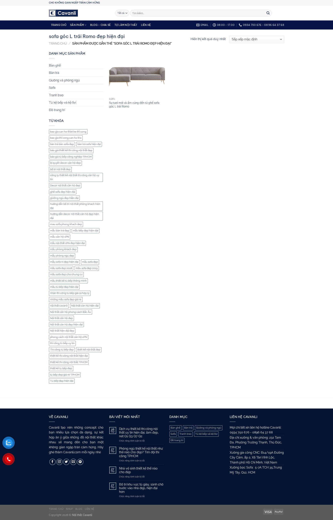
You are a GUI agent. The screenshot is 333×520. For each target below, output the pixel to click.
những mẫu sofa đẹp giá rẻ (65, 299)
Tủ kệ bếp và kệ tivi (62, 102)
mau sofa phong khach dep (66, 224)
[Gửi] (268, 13)
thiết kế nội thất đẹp (88, 349)
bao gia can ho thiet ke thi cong (68, 131)
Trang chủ (58, 24)
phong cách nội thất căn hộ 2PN (68, 337)
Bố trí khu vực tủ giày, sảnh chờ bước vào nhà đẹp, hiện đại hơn (141, 488)
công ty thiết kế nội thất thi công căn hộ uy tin (74, 177)
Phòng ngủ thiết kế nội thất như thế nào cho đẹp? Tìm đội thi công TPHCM (141, 452)
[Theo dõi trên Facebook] (52, 462)
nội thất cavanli (59, 305)
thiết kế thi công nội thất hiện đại (69, 355)
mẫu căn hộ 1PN (59, 236)
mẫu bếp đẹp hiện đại (85, 230)
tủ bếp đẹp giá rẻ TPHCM (64, 374)
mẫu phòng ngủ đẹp (62, 255)
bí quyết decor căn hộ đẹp (65, 162)
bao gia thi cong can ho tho (66, 137)
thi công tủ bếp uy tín (62, 343)
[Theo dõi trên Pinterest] (80, 462)
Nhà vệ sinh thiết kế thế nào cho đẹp (138, 470)
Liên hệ (146, 24)
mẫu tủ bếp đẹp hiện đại (64, 286)
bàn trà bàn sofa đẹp (62, 144)
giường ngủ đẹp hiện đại (64, 198)
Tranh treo (56, 95)
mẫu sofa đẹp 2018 (61, 268)
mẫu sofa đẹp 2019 (87, 268)
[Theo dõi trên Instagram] (59, 462)
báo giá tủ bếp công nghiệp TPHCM (71, 156)
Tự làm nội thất (125, 24)
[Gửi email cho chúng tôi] (73, 462)
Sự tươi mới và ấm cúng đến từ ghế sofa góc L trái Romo (134, 104)
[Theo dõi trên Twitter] (66, 462)
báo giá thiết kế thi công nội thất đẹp (71, 150)
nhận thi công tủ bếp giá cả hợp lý (69, 293)
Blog (78, 508)
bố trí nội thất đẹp (60, 169)
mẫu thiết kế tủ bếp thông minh (68, 280)
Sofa (52, 87)
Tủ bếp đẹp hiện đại (61, 380)
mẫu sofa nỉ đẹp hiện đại (64, 261)
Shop (69, 508)
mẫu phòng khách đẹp (63, 249)
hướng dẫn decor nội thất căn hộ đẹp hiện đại (74, 216)
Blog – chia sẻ (100, 24)
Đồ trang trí (57, 110)
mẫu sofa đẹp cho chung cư (66, 274)
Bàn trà (54, 73)
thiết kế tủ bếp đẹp (61, 368)
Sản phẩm (77, 24)
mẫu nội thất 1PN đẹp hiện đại (67, 243)
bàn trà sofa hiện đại (89, 144)
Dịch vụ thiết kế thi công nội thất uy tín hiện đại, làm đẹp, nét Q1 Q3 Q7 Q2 (139, 432)
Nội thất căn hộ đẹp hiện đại (66, 324)
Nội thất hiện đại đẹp (62, 330)
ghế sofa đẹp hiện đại (62, 191)
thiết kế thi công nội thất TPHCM (68, 362)
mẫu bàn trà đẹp (59, 230)
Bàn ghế (55, 65)
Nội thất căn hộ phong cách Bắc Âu (70, 312)
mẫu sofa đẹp (90, 261)
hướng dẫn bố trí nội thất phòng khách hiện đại (75, 206)
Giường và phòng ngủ (64, 80)
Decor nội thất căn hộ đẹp (65, 185)
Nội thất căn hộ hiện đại (85, 305)
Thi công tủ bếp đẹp (62, 349)
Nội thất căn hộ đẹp (61, 318)
